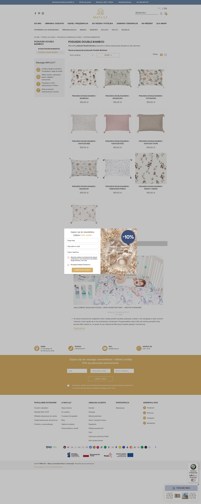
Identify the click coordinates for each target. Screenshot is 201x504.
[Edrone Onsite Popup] (100, 252)
